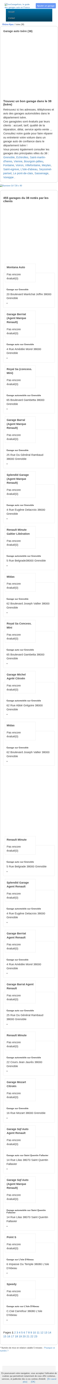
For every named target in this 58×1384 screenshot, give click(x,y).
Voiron (20, 165)
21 (28, 1336)
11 (38, 1332)
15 (5, 1336)
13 (46, 1332)
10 (35, 1332)
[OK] (33, 1382)
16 (9, 1336)
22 (32, 1336)
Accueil (11, 12)
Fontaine (8, 165)
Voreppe (8, 177)
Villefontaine (32, 165)
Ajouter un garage (46, 5)
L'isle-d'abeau (29, 169)
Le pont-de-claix (23, 173)
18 (17, 1336)
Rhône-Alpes (8, 24)
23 (35, 1336)
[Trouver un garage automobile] (18, 4)
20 (24, 1336)
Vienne (18, 161)
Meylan (46, 165)
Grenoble (9, 157)
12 (42, 1332)
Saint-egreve (11, 169)
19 (21, 1336)
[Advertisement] (29, 66)
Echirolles (22, 157)
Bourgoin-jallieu (33, 161)
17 (13, 1336)
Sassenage (41, 173)
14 (49, 1332)
